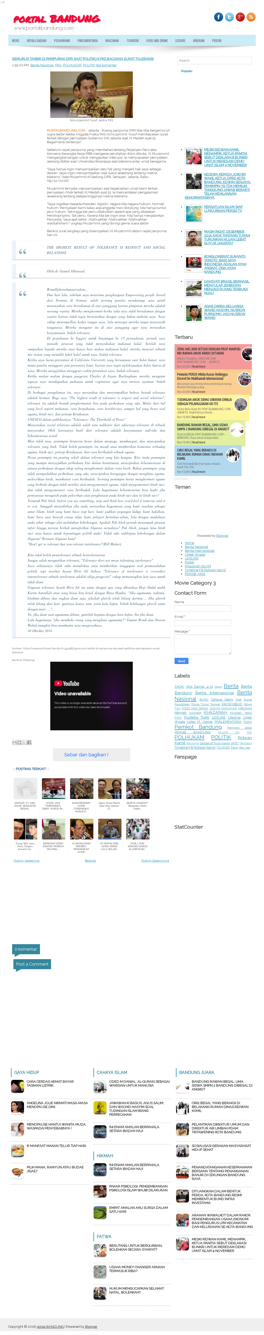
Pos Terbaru (181, 478)
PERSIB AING (195, 574)
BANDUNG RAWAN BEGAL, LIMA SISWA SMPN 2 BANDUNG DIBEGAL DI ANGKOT (203, 427)
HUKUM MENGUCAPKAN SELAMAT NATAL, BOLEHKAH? (136, 1290)
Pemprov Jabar (239, 728)
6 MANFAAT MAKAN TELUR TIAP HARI (56, 1146)
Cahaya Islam (222, 699)
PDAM (247, 722)
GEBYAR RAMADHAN (223, 708)
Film (177, 708)
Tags (206, 71)
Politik (189, 562)
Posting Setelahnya (26, 860)
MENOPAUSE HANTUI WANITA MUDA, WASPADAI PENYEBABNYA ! (56, 1126)
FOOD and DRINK (157, 40)
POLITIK (89, 65)
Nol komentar (106, 65)
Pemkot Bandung (198, 727)
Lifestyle (234, 717)
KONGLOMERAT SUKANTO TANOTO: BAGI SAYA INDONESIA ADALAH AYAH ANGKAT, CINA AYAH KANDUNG (225, 264)
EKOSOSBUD (232, 704)
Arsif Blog (228, 71)
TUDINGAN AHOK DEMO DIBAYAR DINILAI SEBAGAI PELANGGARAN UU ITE (204, 402)
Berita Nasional (42, 65)
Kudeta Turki (196, 717)
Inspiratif (195, 713)
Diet (238, 699)
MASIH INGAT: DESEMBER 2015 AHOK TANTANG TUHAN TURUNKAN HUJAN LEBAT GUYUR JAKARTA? (227, 237)
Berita (231, 686)
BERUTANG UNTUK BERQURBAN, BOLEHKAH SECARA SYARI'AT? (135, 1247)
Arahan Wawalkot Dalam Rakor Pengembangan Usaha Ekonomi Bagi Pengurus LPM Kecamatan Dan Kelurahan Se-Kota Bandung (222, 1221)
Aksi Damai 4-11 (199, 687)
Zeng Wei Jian (240, 747)
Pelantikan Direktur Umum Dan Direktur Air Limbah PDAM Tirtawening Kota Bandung (220, 1128)
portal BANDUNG (50, 1327)
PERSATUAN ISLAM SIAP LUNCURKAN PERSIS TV (223, 209)
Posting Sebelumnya (155, 860)
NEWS (15, 40)
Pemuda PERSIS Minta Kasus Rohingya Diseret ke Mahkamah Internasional (202, 376)
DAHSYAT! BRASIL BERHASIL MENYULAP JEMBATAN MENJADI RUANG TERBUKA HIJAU (226, 287)
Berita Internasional (199, 551)
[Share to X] (24, 742)
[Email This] (14, 742)
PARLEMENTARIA (88, 40)
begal (218, 686)
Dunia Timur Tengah (205, 704)
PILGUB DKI (229, 732)
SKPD (234, 743)
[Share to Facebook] (29, 742)
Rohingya (192, 743)
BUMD (204, 699)
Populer (187, 71)
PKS (58, 65)
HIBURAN (198, 40)
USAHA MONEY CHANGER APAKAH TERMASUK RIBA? (137, 1269)
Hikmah (181, 713)
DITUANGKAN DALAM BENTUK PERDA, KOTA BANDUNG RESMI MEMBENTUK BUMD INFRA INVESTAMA (217, 1197)
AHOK (179, 687)
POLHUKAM (72, 65)
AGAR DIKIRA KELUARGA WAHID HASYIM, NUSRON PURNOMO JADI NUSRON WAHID (224, 312)
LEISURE (180, 40)
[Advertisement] (27, 235)
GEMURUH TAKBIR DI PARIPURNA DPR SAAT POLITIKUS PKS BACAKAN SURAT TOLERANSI (83, 59)
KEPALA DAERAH (36, 40)
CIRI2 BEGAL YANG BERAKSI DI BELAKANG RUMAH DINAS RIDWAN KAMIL (200, 454)
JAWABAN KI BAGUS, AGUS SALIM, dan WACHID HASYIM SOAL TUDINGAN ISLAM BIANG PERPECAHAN (136, 1108)
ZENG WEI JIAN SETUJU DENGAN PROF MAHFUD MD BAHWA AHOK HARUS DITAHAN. (209, 351)
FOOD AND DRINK (195, 708)
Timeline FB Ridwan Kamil (205, 570)
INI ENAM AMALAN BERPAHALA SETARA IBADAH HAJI (134, 1129)
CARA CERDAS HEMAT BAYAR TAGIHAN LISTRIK (50, 1083)
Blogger (222, 536)
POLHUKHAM (62, 40)
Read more (198, 366)
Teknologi (245, 743)
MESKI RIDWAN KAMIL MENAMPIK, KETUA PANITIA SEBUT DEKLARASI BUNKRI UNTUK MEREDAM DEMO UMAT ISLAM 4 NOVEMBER (226, 157)
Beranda (90, 860)
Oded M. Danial (200, 722)
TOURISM (133, 40)
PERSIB (216, 40)
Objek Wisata (195, 554)
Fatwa (248, 704)
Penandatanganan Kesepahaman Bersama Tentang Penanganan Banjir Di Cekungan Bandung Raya (222, 1173)
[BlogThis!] (19, 742)
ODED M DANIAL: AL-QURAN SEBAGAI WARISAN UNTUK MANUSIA (139, 1083)
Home (189, 543)
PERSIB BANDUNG (193, 732)
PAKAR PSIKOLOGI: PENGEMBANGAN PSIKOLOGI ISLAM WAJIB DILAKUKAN (138, 1188)
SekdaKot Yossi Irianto (215, 743)
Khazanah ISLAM (198, 566)
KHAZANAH (112, 40)
